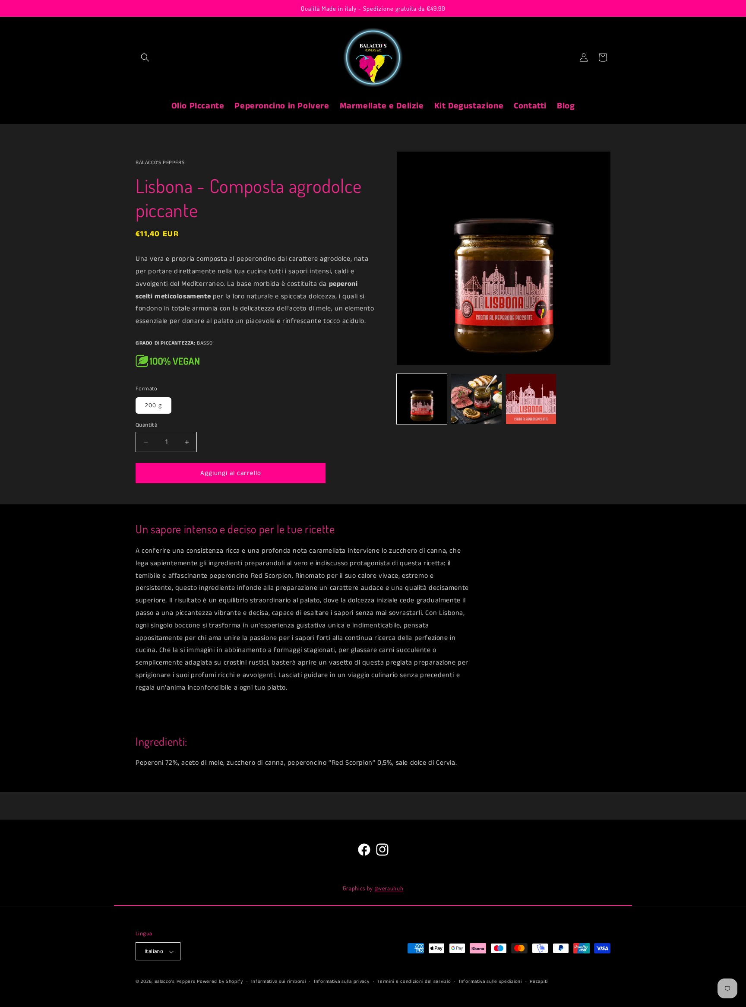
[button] (145, 57)
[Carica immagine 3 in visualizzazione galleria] (531, 399)
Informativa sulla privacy (342, 981)
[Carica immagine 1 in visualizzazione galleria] (422, 399)
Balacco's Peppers (175, 981)
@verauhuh (388, 888)
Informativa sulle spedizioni (490, 981)
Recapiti (539, 981)
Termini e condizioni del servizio (414, 981)
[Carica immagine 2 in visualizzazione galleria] (476, 399)
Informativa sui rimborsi (278, 981)
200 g (153, 405)
